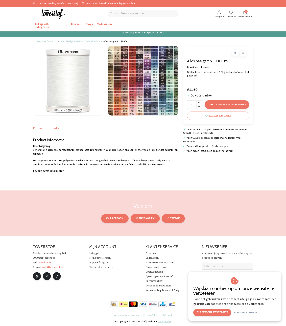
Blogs (89, 24)
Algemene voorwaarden (126, 315)
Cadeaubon (104, 24)
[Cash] (114, 304)
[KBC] (162, 304)
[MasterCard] (133, 304)
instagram (147, 218)
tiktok (175, 218)
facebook (116, 218)
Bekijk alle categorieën (43, 26)
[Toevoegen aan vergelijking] (243, 53)
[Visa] (143, 304)
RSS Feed (167, 315)
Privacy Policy (150, 315)
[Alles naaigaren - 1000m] (68, 81)
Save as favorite (220, 116)
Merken (76, 24)
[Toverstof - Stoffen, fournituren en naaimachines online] (53, 13)
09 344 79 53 (44, 262)
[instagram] (47, 276)
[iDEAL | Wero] (123, 304)
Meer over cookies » (245, 312)
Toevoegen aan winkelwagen (226, 104)
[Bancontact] (172, 304)
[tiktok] (57, 276)
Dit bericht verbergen (212, 312)
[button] (235, 53)
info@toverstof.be (52, 267)
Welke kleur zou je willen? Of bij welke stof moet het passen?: (218, 74)
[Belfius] (153, 304)
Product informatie (46, 128)
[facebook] (37, 276)
